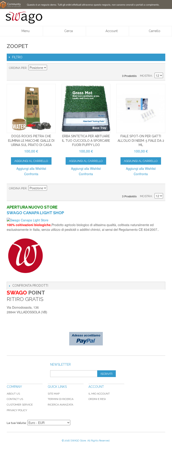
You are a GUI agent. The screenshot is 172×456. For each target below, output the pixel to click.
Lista (159, 68)
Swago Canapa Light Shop (35, 212)
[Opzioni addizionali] (86, 338)
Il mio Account (99, 393)
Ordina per (18, 68)
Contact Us (15, 399)
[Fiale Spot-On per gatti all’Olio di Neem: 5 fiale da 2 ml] (140, 108)
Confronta (31, 174)
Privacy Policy (17, 410)
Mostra (146, 75)
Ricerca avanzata (60, 404)
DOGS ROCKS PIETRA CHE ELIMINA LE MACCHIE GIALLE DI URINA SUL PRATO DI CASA (31, 140)
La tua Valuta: (16, 423)
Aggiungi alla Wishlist (31, 168)
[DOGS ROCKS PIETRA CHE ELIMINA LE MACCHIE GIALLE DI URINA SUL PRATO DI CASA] (31, 108)
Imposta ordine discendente (51, 68)
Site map (54, 393)
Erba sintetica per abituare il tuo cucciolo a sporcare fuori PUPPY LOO (86, 140)
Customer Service (20, 404)
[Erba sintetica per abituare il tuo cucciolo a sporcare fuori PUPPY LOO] (86, 108)
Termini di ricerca (60, 399)
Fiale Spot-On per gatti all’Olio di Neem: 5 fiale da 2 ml (141, 140)
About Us (13, 393)
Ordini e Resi (97, 399)
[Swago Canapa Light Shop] (86, 220)
